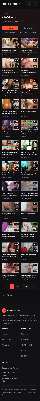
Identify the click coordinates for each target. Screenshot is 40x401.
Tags (3, 350)
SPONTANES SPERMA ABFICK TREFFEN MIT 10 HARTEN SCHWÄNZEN (29, 153)
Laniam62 (5, 280)
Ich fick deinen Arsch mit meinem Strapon (9, 153)
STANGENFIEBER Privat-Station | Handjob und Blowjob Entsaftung (28, 276)
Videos (4, 334)
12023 (27, 287)
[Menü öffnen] (35, 3)
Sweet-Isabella (25, 55)
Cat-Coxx (24, 96)
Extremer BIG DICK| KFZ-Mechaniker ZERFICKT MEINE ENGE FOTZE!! (10, 92)
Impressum (25, 334)
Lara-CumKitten (26, 280)
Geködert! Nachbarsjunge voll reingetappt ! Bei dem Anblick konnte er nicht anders (10, 112)
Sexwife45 (24, 259)
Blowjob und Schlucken (28, 111)
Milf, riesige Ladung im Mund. (9, 276)
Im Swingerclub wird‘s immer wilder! (9, 133)
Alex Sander (24, 116)
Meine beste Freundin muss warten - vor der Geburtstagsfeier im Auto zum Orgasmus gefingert (29, 235)
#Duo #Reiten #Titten (28, 214)
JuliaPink (23, 137)
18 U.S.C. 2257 (26, 345)
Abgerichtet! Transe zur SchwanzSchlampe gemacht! (28, 92)
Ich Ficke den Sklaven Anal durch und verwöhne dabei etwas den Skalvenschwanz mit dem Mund (29, 194)
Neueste (10, 28)
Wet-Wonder (6, 96)
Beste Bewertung (9, 32)
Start (3, 295)
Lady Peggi (5, 218)
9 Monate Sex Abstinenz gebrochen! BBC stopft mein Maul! (9, 256)
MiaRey (4, 259)
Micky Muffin (6, 137)
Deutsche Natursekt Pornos (10, 373)
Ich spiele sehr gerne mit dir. (28, 256)
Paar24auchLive (7, 198)
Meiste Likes (23, 32)
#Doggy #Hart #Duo (8, 214)
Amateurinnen (7, 339)
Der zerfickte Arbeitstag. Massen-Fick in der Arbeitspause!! (28, 174)
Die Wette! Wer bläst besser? (8, 174)
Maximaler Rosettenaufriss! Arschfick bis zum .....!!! (29, 71)
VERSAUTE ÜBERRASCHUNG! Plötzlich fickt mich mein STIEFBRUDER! (9, 235)
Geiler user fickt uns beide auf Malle (29, 133)
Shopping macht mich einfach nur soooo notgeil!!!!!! (9, 51)
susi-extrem (5, 75)
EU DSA (24, 356)
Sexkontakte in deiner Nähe (10, 379)
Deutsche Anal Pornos (10, 368)
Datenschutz (25, 339)
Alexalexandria (25, 157)
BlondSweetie (25, 75)
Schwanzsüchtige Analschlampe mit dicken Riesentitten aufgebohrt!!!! (10, 71)
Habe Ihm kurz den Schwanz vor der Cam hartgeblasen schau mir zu (10, 194)
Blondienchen (6, 55)
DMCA (23, 350)
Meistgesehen (28, 28)
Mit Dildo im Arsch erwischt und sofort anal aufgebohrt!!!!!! (28, 51)
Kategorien (6, 345)
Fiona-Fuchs (24, 239)
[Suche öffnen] (28, 3)
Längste (33, 32)
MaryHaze (5, 239)
